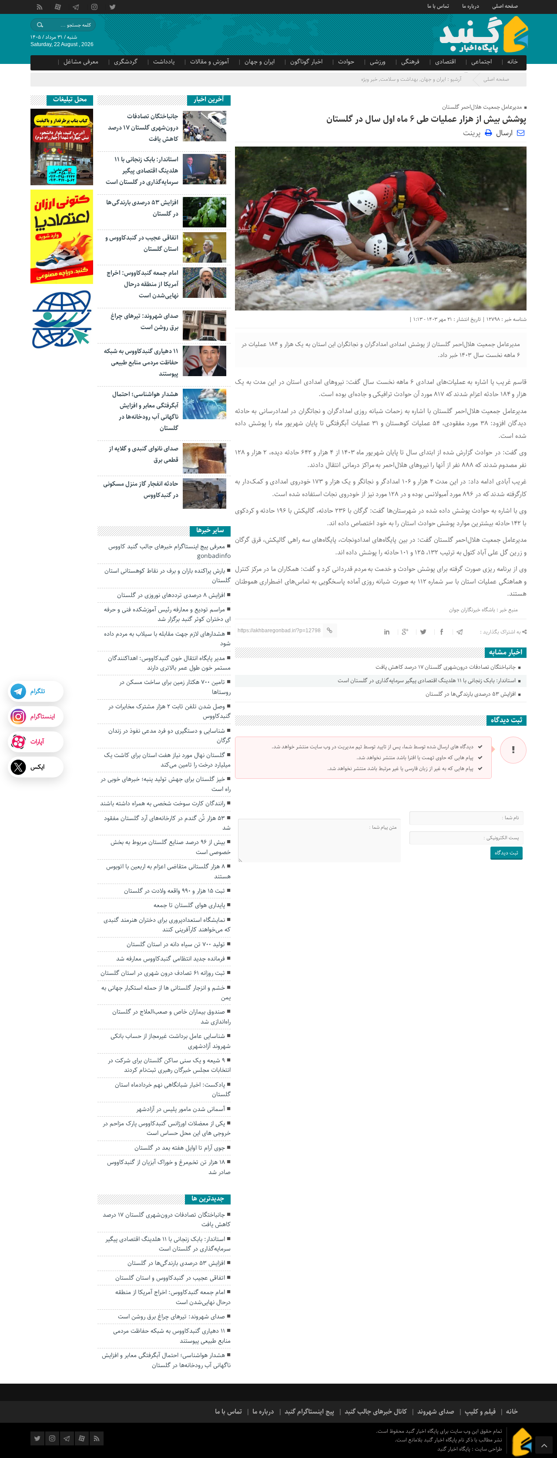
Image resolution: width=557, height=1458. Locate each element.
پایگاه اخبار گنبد (454, 1449)
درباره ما (470, 6)
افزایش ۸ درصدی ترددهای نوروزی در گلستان (171, 595)
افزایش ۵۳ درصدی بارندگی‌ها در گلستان (471, 694)
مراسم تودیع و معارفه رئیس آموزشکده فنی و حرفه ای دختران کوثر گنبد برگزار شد (167, 614)
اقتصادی (445, 62)
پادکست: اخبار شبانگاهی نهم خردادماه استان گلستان (173, 1090)
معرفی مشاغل (81, 62)
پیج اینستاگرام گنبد (309, 1412)
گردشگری (126, 62)
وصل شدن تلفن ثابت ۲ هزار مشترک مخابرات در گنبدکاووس (169, 711)
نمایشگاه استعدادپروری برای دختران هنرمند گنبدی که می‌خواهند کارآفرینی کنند (167, 925)
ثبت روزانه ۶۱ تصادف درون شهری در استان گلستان (163, 973)
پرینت (474, 132)
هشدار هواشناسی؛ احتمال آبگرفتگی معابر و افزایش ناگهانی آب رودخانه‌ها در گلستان (166, 1360)
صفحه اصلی (505, 6)
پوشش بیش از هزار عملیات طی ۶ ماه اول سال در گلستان (426, 119)
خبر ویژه (369, 79)
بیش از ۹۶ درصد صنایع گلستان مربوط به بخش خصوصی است (171, 847)
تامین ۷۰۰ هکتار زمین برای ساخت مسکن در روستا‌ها (175, 687)
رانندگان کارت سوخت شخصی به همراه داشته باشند (162, 803)
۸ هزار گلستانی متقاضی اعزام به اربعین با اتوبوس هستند (168, 871)
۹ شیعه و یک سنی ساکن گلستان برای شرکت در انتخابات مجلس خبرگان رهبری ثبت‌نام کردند (169, 1065)
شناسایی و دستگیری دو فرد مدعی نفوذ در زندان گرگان (169, 736)
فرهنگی (410, 62)
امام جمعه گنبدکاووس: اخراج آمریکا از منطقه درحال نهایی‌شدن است (142, 284)
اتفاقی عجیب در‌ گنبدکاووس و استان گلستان (170, 1278)
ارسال (504, 133)
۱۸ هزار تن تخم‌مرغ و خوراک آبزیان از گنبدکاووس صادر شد (169, 1167)
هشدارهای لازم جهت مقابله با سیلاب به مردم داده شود (167, 639)
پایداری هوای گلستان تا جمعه (189, 905)
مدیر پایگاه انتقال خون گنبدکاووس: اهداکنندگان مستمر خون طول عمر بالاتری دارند (169, 663)
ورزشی (378, 62)
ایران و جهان (260, 62)
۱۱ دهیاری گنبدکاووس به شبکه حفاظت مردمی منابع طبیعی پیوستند (141, 362)
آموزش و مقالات (209, 62)
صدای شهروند (435, 1412)
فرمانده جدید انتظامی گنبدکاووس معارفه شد (170, 959)
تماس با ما (438, 6)
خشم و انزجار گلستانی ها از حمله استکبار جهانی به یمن (166, 993)
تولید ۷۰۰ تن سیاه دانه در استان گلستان (176, 944)
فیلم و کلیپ (480, 1412)
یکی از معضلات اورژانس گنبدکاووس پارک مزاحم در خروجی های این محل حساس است (167, 1128)
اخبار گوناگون (306, 62)
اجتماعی (481, 62)
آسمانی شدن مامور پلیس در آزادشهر (180, 1109)
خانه (512, 62)
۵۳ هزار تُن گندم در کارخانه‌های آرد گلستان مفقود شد (167, 823)
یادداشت (163, 62)
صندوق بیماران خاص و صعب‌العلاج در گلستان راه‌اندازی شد (171, 1017)
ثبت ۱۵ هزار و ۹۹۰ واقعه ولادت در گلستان (174, 891)
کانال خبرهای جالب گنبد (376, 1412)
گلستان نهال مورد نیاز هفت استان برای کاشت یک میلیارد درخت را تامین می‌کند (167, 760)
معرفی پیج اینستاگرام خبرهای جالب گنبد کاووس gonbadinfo (169, 551)
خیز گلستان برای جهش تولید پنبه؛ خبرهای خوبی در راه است (166, 784)
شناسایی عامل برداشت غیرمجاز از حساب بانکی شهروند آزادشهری (171, 1041)
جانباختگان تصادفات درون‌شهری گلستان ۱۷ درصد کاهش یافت (446, 667)
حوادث (346, 62)
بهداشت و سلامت (399, 79)
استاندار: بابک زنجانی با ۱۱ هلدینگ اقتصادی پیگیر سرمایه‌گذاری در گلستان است (427, 681)
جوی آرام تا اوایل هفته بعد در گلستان (179, 1148)
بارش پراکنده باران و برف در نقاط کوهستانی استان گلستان (167, 576)
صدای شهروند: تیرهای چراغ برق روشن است (171, 1316)
